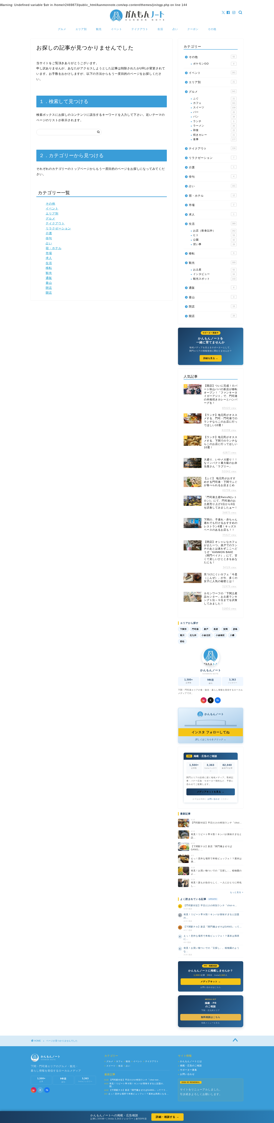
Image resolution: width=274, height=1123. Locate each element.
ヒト (214, 235)
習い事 (214, 244)
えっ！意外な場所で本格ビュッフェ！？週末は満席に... (211, 937)
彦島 (235, 629)
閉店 (49, 287)
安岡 (225, 629)
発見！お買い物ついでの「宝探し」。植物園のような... (211, 949)
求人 (49, 258)
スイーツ (214, 107)
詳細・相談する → (167, 1116)
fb (217, 700)
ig (203, 700)
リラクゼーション (58, 228)
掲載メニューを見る (210, 1023)
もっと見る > (236, 892)
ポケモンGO (213, 63)
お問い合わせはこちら (210, 987)
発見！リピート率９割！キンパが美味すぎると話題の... (211, 916)
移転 (49, 268)
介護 (49, 233)
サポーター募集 (187, 1070)
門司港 (195, 629)
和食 (214, 130)
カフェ (214, 103)
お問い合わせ (213, 799)
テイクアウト (139, 29)
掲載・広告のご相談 (190, 1065)
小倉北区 (206, 635)
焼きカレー (214, 134)
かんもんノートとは (190, 1061)
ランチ (213, 121)
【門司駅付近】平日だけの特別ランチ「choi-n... (210, 905)
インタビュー (214, 274)
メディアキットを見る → (210, 791)
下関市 (183, 629)
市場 (49, 253)
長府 (216, 629)
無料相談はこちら (210, 1017)
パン (214, 116)
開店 (49, 292)
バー (214, 112)
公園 (214, 239)
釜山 (49, 282)
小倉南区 (220, 635)
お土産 (214, 269)
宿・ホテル (54, 248)
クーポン (193, 29)
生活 (160, 29)
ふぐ (214, 98)
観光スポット (214, 278)
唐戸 (206, 629)
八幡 (232, 635)
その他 (212, 29)
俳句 (49, 238)
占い (175, 29)
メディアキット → (211, 981)
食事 (214, 139)
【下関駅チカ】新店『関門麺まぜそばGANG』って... (213, 926)
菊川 (182, 635)
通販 (49, 278)
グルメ (62, 29)
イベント (116, 29)
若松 (182, 641)
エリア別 (81, 29)
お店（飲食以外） (214, 230)
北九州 (193, 635)
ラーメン (214, 125)
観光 (99, 29)
